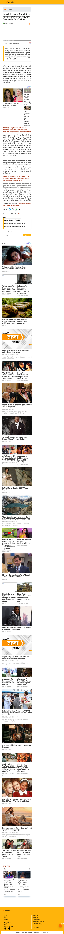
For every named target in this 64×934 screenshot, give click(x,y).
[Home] (5, 9)
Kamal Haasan (8, 220)
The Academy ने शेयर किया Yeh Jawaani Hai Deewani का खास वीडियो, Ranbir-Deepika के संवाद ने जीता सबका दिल (9, 886)
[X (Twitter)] (28, 33)
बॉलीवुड (10, 9)
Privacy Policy (37, 923)
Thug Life (17, 220)
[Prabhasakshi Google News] (30, 43)
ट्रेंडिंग (5, 916)
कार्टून (5, 924)
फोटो (5, 918)
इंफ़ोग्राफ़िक (7, 922)
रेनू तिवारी (5, 43)
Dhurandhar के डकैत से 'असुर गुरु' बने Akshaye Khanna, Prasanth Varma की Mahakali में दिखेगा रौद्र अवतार (23, 886)
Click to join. (22, 214)
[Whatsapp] (16, 210)
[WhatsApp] (28, 36)
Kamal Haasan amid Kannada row (14, 223)
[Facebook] (28, 29)
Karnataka (7, 226)
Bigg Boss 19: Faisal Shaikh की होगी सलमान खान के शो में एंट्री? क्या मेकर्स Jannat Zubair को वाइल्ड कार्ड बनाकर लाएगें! (16, 178)
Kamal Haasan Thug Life (19, 226)
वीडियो (6, 920)
